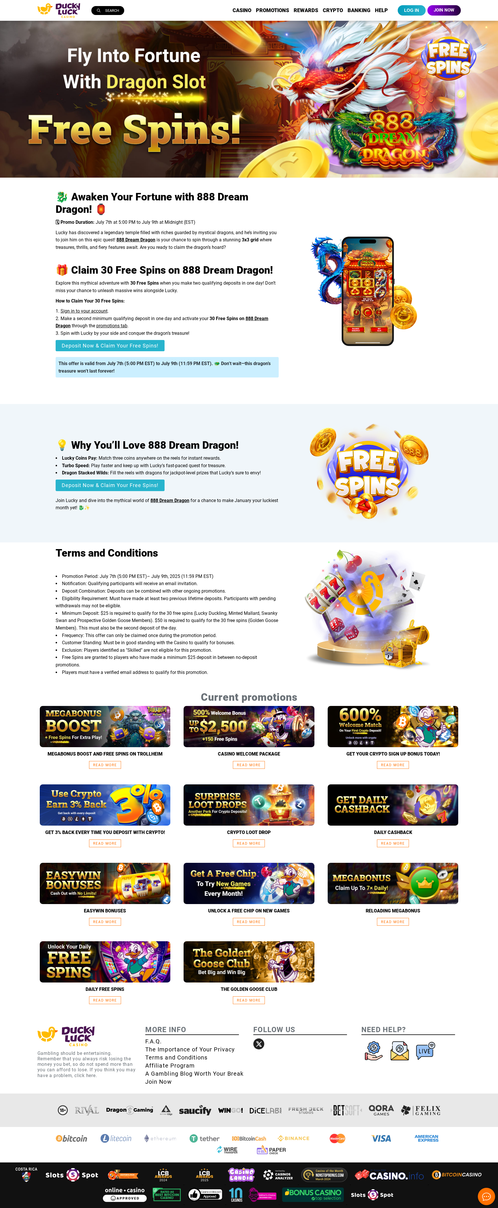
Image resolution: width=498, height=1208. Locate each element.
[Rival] (87, 1110)
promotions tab (111, 325)
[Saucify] (195, 1110)
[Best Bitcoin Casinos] (167, 1202)
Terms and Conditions (176, 1057)
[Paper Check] (271, 1154)
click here (85, 1075)
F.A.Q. (153, 1041)
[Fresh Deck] (306, 1110)
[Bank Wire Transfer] (226, 1154)
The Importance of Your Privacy (190, 1049)
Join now (444, 10)
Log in (411, 10)
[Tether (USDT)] (204, 1142)
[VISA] (382, 1142)
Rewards (306, 10)
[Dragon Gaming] (129, 1110)
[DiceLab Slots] (266, 1110)
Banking (359, 10)
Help (381, 10)
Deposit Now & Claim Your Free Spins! (110, 346)
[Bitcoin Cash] (249, 1142)
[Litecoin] (115, 1142)
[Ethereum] (160, 1142)
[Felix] (421, 1110)
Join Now (158, 1082)
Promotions (272, 10)
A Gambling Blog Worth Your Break (194, 1074)
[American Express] (426, 1142)
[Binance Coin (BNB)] (293, 1142)
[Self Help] (374, 1061)
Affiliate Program (170, 1065)
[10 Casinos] (236, 1202)
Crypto (333, 10)
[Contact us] (400, 1061)
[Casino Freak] (263, 1202)
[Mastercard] (337, 1142)
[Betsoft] (346, 1110)
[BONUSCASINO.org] (313, 1202)
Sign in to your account (84, 311)
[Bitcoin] (71, 1142)
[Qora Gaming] (381, 1110)
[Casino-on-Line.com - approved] (206, 1202)
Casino (242, 10)
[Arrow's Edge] (166, 1110)
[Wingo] (230, 1110)
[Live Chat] (425, 1061)
